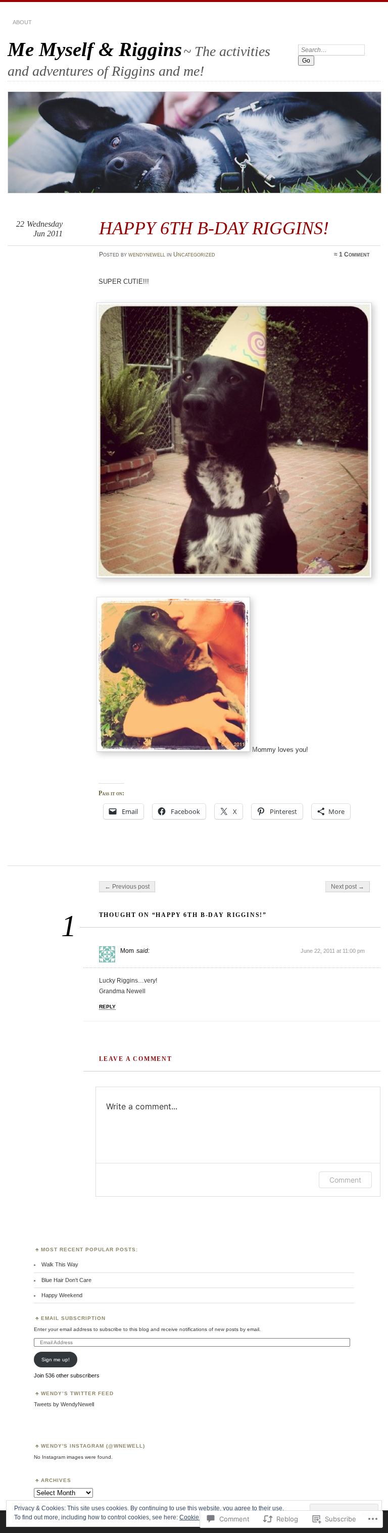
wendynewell (146, 254)
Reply (107, 1006)
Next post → (347, 886)
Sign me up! (55, 1359)
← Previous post (127, 886)
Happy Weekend (61, 1295)
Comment (345, 1180)
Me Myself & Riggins (95, 49)
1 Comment (354, 254)
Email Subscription (73, 1318)
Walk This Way (59, 1264)
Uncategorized (194, 254)
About (22, 22)
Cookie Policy (198, 1517)
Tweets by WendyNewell (64, 1404)
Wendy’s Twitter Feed (77, 1393)
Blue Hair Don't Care (66, 1280)
